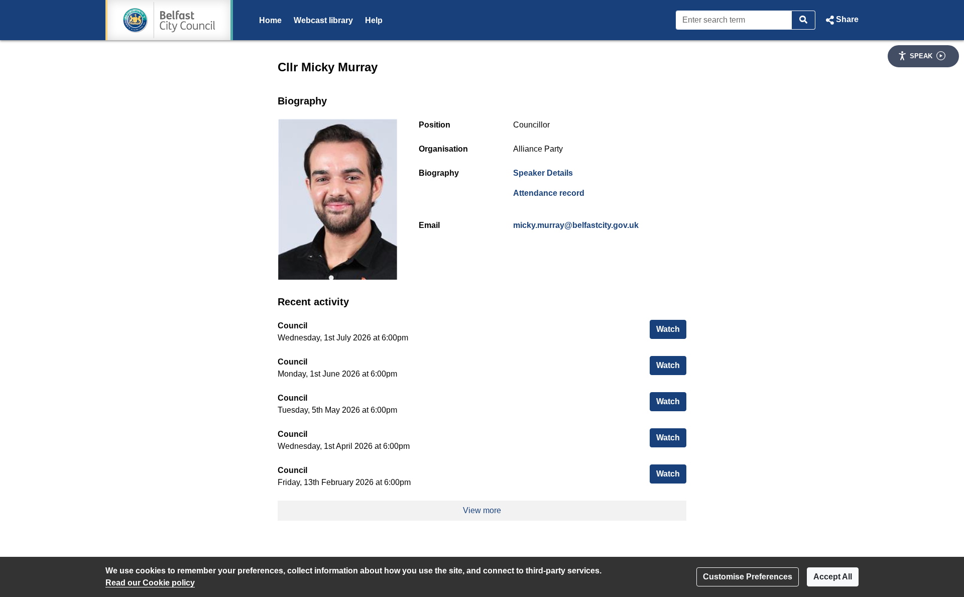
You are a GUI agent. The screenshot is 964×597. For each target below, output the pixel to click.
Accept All (832, 576)
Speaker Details (543, 173)
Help (374, 20)
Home (270, 20)
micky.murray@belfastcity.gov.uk (576, 225)
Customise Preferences (747, 576)
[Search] (803, 20)
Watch (671, 328)
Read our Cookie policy (150, 582)
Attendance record (548, 193)
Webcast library (323, 20)
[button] (841, 20)
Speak (921, 56)
